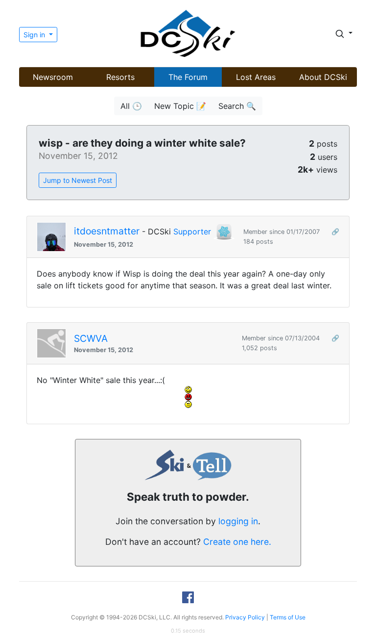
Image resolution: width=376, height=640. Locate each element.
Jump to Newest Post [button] (77, 180)
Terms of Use (288, 617)
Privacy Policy (245, 617)
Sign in (35, 34)
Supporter (192, 231)
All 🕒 (131, 106)
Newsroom (53, 77)
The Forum (188, 77)
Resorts (120, 77)
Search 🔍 (237, 106)
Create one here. (237, 542)
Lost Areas (256, 77)
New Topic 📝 (180, 106)
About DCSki (323, 77)
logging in (238, 521)
